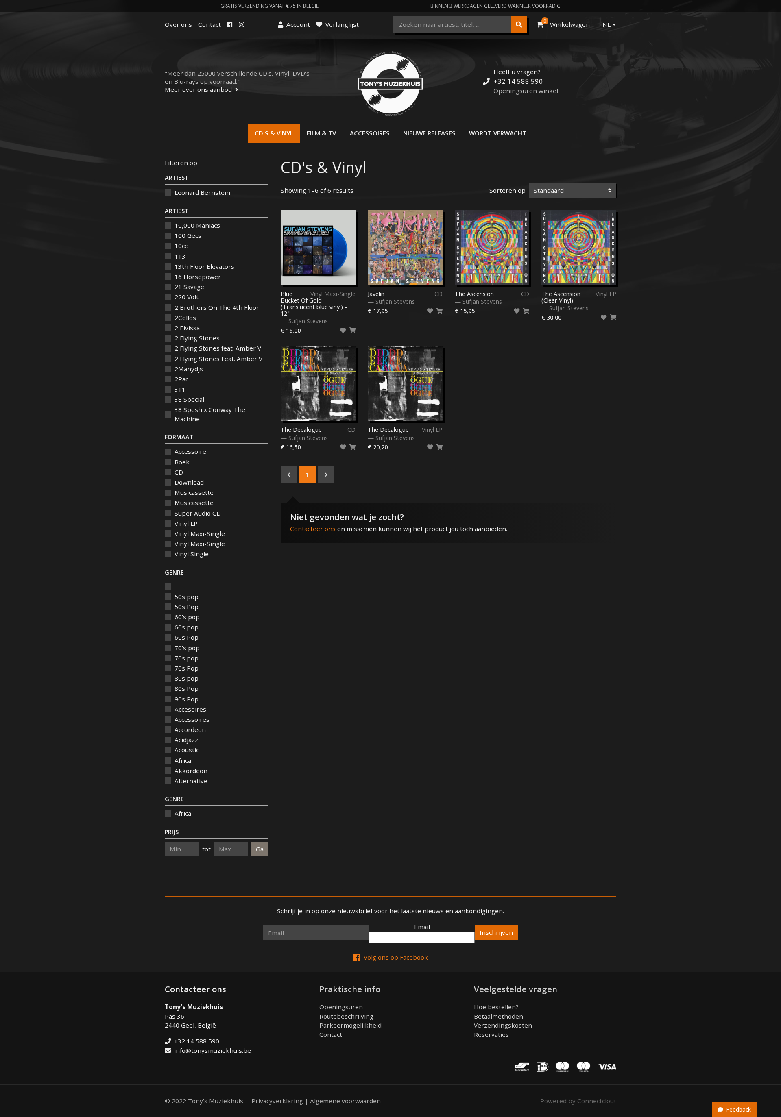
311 (180, 389)
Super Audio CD (198, 513)
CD (179, 472)
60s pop (187, 627)
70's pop (187, 648)
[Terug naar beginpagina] (390, 83)
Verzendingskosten (503, 1025)
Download (189, 482)
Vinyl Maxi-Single (200, 533)
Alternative (191, 781)
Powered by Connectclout (578, 1100)
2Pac (181, 379)
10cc (181, 246)
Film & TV (321, 133)
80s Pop (187, 688)
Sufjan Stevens (308, 321)
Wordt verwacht (497, 133)
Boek (182, 462)
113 (180, 256)
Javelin (376, 294)
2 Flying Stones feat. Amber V (218, 348)
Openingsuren (341, 1007)
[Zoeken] (519, 24)
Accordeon (190, 729)
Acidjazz (186, 740)
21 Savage (189, 287)
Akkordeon (191, 770)
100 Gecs (188, 235)
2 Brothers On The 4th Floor (217, 307)
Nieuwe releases (429, 133)
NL (607, 24)
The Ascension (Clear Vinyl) (560, 297)
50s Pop (187, 607)
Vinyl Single (192, 554)
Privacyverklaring (277, 1101)
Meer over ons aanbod (198, 89)
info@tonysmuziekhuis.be (212, 1050)
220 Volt (187, 297)
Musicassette (194, 492)
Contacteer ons (313, 529)
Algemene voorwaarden (345, 1101)
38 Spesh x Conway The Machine (210, 414)
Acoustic (187, 750)
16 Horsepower (198, 276)
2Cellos (185, 318)
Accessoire (190, 451)
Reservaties (491, 1034)
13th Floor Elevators (204, 266)
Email (422, 927)
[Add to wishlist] (343, 330)
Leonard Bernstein (202, 192)
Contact (209, 24)
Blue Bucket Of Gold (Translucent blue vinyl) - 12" (314, 304)
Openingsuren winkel (525, 91)
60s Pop (187, 637)
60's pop (187, 617)
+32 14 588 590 (518, 81)
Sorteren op (507, 190)
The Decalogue (301, 430)
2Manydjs (189, 369)
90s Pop (187, 699)
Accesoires (190, 709)
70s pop (187, 658)
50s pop (187, 596)
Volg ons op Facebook (396, 957)
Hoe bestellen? (496, 1007)
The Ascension (474, 294)
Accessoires (370, 133)
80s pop (187, 678)
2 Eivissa (187, 328)
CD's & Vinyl (274, 133)
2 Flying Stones (197, 338)
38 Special (189, 399)
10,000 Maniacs (197, 225)
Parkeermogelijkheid (350, 1025)
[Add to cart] (352, 330)
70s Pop (187, 668)
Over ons (178, 24)
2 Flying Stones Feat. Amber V (218, 359)
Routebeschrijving (346, 1016)
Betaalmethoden (498, 1016)
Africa (183, 760)
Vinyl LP (186, 523)
